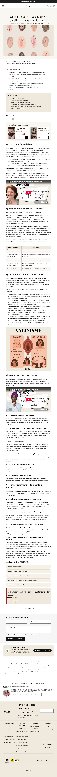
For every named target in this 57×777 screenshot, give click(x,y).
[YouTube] (46, 760)
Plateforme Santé (22, 728)
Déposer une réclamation (47, 733)
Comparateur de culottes (22, 751)
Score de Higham (22, 748)
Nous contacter (47, 738)
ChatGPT (9, 118)
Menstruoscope (22, 739)
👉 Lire (15, 597)
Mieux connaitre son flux (22, 745)
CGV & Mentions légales (47, 741)
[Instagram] (42, 760)
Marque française (9, 726)
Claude (24, 118)
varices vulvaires (26, 230)
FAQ (9, 729)
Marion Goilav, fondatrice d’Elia (20, 686)
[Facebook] (37, 760)
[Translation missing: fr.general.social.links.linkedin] (50, 760)
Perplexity (17, 118)
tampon (39, 280)
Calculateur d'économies (22, 742)
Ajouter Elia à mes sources (43, 650)
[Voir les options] (26, 137)
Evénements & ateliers (9, 739)
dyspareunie (43, 177)
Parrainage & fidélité (9, 736)
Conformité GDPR (47, 744)
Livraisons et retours (47, 726)
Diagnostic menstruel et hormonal (22, 732)
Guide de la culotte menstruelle (34, 727)
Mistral (31, 118)
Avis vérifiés (9, 733)
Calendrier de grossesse (22, 736)
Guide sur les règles (34, 731)
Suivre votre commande (47, 729)
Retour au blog (29, 608)
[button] (2, 6)
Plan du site (47, 747)
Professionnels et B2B (9, 742)
